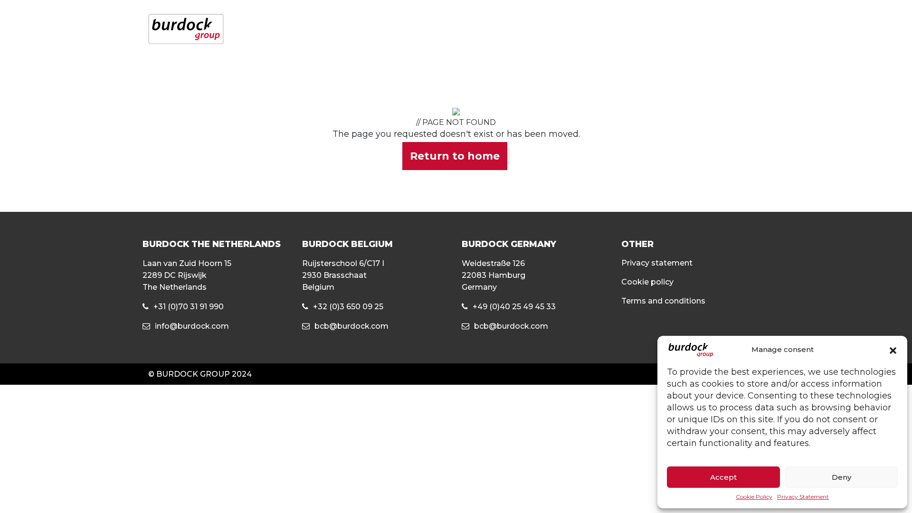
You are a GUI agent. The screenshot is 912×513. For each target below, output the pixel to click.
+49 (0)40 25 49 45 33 (514, 306)
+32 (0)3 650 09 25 (348, 306)
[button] (893, 350)
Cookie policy (647, 281)
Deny (841, 477)
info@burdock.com (192, 326)
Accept (723, 477)
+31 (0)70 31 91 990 (188, 306)
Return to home (455, 156)
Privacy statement (657, 262)
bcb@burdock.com (351, 326)
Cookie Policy (754, 496)
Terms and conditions (663, 300)
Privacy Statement (803, 496)
